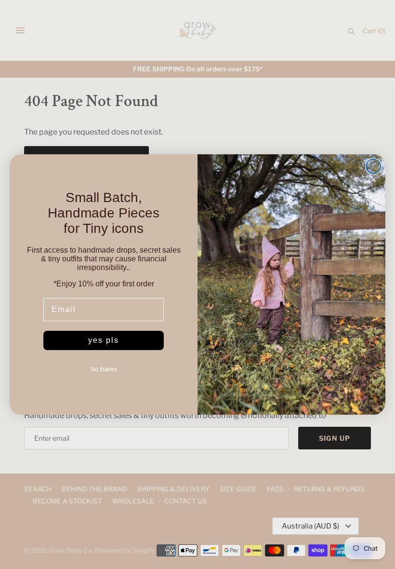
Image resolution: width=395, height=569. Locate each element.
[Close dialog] (373, 166)
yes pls (103, 340)
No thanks (104, 369)
